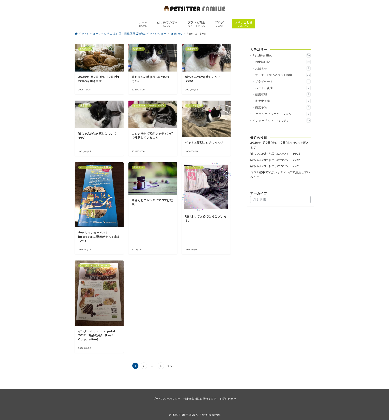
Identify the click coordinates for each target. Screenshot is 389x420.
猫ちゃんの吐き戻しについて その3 (275, 153)
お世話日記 (282, 62)
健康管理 (282, 94)
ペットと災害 (282, 88)
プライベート (282, 81)
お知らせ (282, 68)
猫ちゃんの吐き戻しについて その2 (275, 160)
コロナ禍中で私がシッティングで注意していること (280, 174)
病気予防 (282, 107)
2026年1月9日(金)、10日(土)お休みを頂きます (279, 145)
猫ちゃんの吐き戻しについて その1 (275, 166)
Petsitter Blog (281, 55)
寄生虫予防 (282, 101)
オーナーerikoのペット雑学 (282, 75)
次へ (169, 366)
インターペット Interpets (281, 120)
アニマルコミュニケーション (281, 114)
